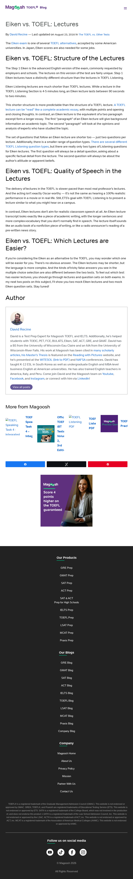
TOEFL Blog (66, 700)
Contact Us (66, 791)
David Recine (19, 34)
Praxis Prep (66, 640)
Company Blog (66, 731)
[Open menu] (125, 8)
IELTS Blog (66, 693)
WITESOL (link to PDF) (54, 360)
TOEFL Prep (66, 617)
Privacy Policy (66, 768)
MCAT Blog (66, 715)
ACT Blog (66, 685)
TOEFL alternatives (63, 43)
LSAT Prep (66, 625)
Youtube (107, 374)
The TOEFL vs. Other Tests (94, 34)
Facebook (17, 378)
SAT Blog (66, 677)
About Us (66, 760)
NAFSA (81, 360)
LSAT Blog (67, 708)
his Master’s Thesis (34, 355)
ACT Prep (66, 590)
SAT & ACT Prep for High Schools (66, 600)
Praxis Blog (66, 723)
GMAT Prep (66, 575)
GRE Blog (66, 662)
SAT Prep (66, 583)
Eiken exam (19, 43)
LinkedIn (83, 378)
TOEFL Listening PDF (95, 423)
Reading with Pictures (87, 355)
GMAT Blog (66, 670)
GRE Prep (66, 567)
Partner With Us (66, 783)
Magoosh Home (66, 753)
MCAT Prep (66, 632)
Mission (66, 776)
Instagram (37, 378)
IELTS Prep (66, 609)
